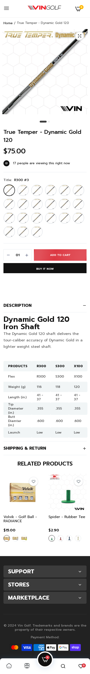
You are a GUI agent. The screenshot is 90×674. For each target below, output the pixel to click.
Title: (16, 180)
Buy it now (45, 269)
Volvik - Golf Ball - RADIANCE (20, 519)
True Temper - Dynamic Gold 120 (42, 136)
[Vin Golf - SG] (44, 9)
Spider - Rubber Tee (66, 517)
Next (81, 513)
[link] (33, 481)
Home (8, 23)
